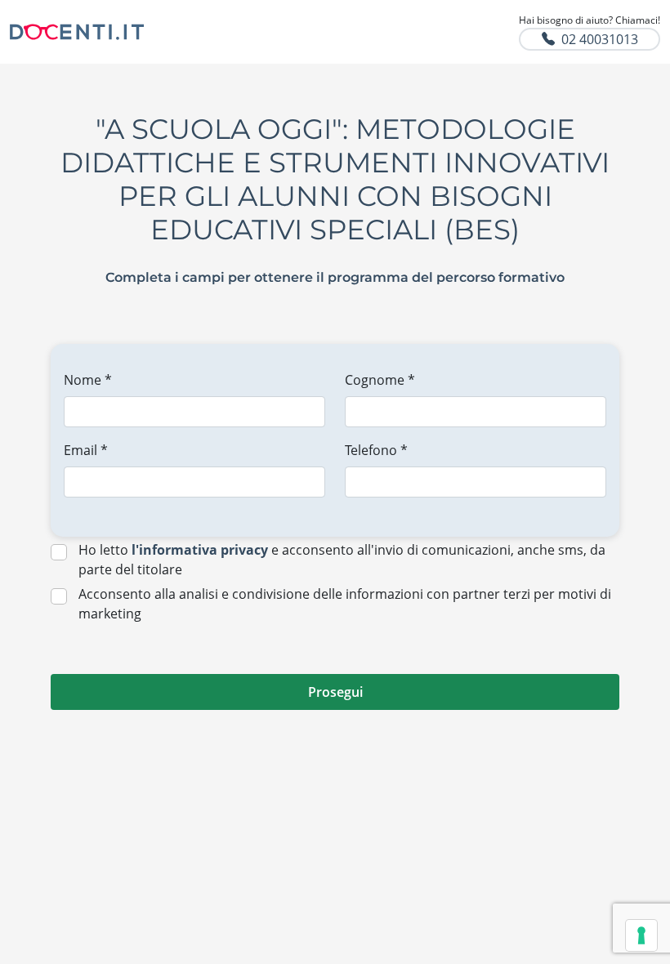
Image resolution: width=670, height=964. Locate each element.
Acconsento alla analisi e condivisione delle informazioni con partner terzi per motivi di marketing (344, 604)
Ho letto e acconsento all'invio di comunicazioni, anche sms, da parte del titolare (341, 559)
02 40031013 (599, 39)
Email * (86, 450)
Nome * (88, 380)
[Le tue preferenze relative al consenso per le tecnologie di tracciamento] (641, 935)
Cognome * (380, 380)
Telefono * (376, 450)
